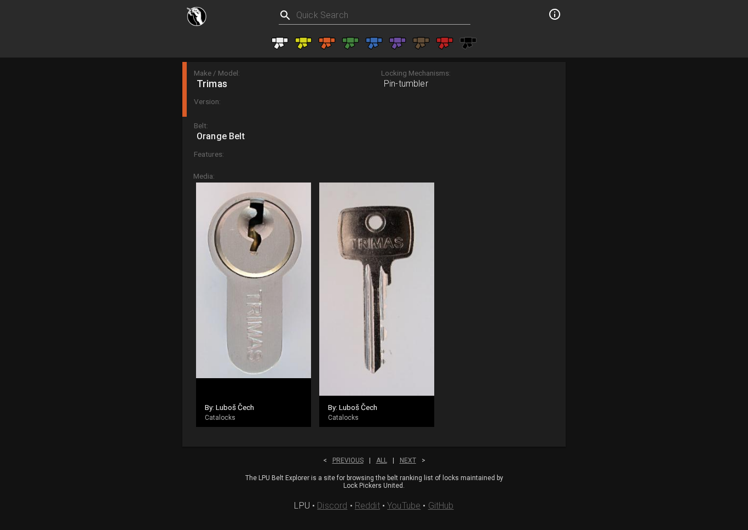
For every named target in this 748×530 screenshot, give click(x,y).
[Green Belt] (350, 43)
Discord (332, 505)
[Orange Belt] (327, 43)
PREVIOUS (348, 460)
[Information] (555, 16)
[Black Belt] (468, 43)
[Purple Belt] (397, 43)
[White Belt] (280, 43)
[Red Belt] (444, 43)
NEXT (408, 460)
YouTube (404, 505)
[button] (374, 89)
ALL (381, 460)
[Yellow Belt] (303, 43)
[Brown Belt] (421, 43)
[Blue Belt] (374, 43)
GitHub (441, 505)
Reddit (367, 505)
